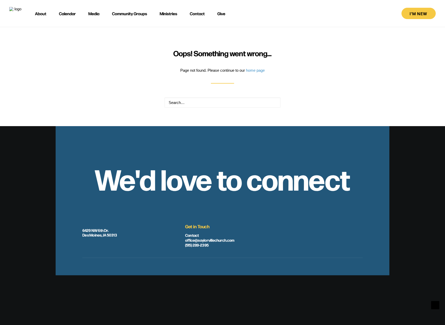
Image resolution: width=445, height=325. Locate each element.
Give (221, 13)
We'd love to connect (222, 178)
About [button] (40, 13)
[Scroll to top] (435, 305)
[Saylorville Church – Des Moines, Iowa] (15, 13)
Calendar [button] (67, 13)
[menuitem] (43, 13)
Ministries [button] (168, 13)
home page (255, 70)
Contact (192, 235)
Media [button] (93, 13)
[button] (273, 102)
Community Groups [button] (129, 13)
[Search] (222, 103)
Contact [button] (197, 13)
